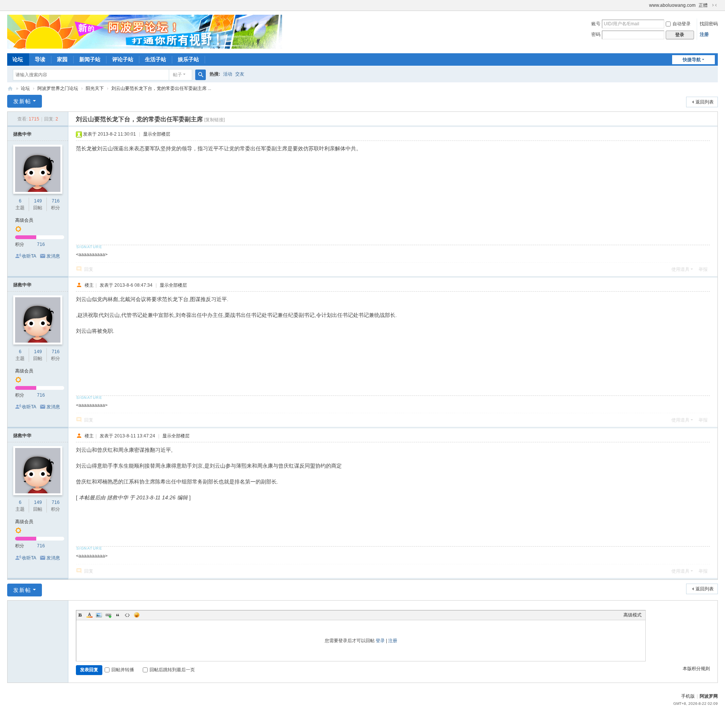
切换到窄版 (714, 5)
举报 (703, 269)
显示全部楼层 (156, 134)
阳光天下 (95, 88)
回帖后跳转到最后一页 (172, 669)
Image (99, 615)
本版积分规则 (696, 668)
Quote (118, 615)
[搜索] (200, 75)
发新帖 (22, 101)
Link (108, 615)
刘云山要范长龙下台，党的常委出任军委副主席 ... (161, 88)
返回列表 (705, 102)
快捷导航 (692, 59)
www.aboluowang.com (672, 5)
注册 (704, 34)
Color (89, 615)
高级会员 (24, 220)
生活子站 (155, 59)
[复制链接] (214, 119)
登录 (380, 640)
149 (38, 201)
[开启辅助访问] (646, 5)
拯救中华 (22, 134)
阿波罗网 (709, 696)
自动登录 (682, 23)
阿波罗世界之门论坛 (57, 88)
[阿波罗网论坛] (144, 31)
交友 (239, 74)
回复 (88, 269)
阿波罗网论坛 (10, 88)
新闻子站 (89, 59)
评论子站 (122, 59)
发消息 (53, 256)
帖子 (177, 74)
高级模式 (632, 615)
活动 (227, 74)
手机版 (688, 696)
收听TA (29, 256)
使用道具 (680, 269)
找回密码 (709, 23)
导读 (40, 59)
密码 (595, 34)
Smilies (136, 615)
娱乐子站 (188, 59)
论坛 (17, 59)
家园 (62, 59)
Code (127, 615)
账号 (595, 23)
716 (56, 201)
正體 (703, 5)
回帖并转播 (122, 669)
